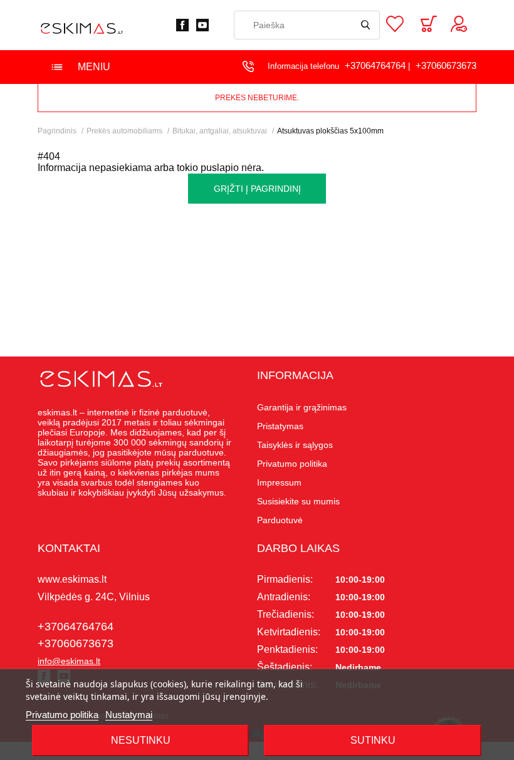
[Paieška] (365, 25)
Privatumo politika (62, 714)
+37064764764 (375, 65)
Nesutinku (140, 740)
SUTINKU (373, 740)
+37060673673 (446, 65)
